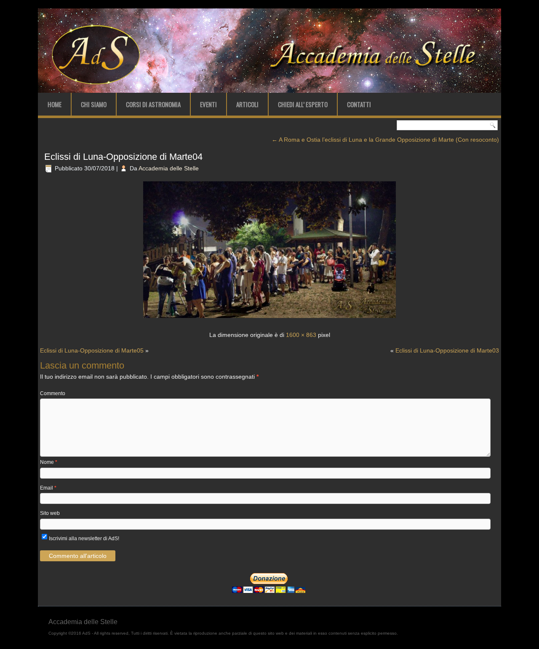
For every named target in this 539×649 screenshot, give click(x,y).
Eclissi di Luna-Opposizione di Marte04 (123, 156)
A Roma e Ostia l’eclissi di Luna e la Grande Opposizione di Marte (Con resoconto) (385, 139)
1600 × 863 (301, 334)
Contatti (359, 104)
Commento (52, 393)
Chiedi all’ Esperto (303, 104)
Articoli (247, 104)
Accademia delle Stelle (169, 168)
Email (48, 488)
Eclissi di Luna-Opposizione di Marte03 (447, 350)
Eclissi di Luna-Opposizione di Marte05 (92, 350)
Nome (48, 462)
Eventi (208, 104)
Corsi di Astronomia (153, 104)
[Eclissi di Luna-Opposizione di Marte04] (269, 318)
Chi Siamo (94, 104)
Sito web (50, 513)
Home (54, 104)
